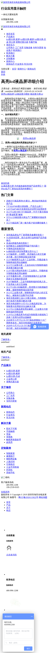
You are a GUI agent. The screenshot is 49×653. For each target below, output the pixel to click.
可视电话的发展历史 (15, 249)
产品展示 (10, 36)
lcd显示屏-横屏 (27, 39)
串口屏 (12, 42)
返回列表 (5, 183)
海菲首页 (10, 34)
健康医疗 (10, 456)
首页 (14, 69)
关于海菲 (6, 387)
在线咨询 (5, 492)
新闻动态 (10, 64)
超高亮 (9, 442)
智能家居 (10, 453)
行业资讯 (19, 64)
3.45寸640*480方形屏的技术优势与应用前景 (26, 209)
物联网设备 (11, 459)
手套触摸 (10, 431)
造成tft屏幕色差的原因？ (17, 243)
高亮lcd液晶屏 (7, 94)
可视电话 (10, 464)
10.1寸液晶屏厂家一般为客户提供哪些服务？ (27, 223)
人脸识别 (10, 461)
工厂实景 (19, 47)
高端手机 (10, 472)
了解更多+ (6, 339)
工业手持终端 (12, 467)
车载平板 (33, 42)
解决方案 (10, 56)
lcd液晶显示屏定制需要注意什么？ (22, 251)
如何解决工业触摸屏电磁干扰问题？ (23, 246)
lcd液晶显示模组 (22, 94)
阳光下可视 (11, 428)
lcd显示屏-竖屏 (13, 39)
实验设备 (28, 47)
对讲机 (9, 470)
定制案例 (10, 58)
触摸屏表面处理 (13, 439)
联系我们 (17, 50)
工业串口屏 (11, 379)
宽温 (8, 434)
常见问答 (28, 64)
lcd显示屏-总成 (13, 376)
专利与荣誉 (38, 47)
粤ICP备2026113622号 (28, 497)
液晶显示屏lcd (36, 94)
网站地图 (43, 497)
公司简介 (10, 47)
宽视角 (9, 437)
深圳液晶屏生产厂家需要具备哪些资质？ (25, 235)
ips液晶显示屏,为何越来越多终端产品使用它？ (22, 186)
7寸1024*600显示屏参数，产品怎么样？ (24, 206)
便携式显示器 (22, 42)
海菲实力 (10, 45)
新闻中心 (10, 61)
